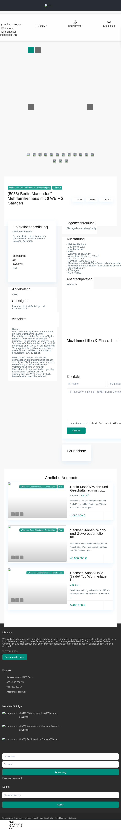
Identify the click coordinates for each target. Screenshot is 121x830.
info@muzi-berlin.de (16, 691)
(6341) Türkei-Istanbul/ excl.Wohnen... (38, 713)
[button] (31, 107)
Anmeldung (60, 772)
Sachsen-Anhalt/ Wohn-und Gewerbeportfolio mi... (88, 533)
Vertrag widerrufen (15, 657)
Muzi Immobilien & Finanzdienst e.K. (15, 825)
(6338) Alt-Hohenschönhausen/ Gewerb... (40, 726)
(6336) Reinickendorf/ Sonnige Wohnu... (39, 739)
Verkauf (57, 188)
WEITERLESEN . (11, 651)
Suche (60, 804)
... (94, 507)
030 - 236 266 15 (15, 682)
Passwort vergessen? (12, 778)
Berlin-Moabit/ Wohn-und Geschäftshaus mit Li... (89, 488)
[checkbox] (68, 423)
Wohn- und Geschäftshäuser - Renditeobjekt (29, 188)
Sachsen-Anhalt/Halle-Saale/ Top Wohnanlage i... (88, 576)
